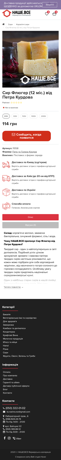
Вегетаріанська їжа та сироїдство (19, 318)
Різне (5, 349)
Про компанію (10, 375)
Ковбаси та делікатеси (14, 328)
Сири (5, 352)
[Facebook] (4, 438)
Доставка (7, 379)
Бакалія (6, 314)
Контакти (7, 393)
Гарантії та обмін (11, 382)
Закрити (50, 4)
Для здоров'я (10, 321)
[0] (46, 15)
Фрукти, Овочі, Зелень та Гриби (19, 356)
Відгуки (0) (30, 225)
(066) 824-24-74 (13, 419)
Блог (5, 389)
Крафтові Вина (10, 335)
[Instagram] (9, 438)
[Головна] (3, 24)
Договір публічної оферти (16, 386)
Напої (6, 345)
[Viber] (13, 438)
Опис (30, 217)
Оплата (6, 372)
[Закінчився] (26, 136)
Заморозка (8, 325)
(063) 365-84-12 (13, 429)
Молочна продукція (13, 338)
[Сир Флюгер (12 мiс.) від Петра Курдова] (30, 59)
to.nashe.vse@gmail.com (18, 411)
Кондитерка (9, 331)
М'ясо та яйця (10, 342)
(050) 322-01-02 (15, 408)
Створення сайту (22, 457)
